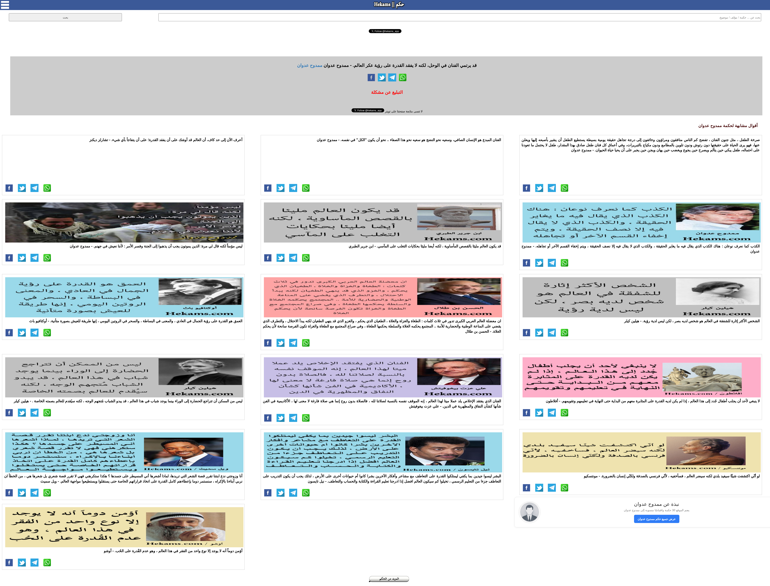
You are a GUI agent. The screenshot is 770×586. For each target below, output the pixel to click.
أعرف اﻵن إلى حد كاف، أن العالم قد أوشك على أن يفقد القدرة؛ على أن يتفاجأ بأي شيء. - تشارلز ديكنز (165, 139)
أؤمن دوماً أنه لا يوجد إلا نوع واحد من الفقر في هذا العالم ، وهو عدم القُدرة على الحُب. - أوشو (173, 550)
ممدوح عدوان (309, 65)
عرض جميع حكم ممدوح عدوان (657, 519)
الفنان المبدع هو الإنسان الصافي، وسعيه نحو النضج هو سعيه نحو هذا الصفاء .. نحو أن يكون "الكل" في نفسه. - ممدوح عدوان (409, 139)
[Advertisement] (385, 44)
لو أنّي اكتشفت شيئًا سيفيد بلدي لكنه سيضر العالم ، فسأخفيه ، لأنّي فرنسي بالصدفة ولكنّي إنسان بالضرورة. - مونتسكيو (672, 475)
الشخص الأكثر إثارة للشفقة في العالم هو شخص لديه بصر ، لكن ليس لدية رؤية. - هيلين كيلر (692, 320)
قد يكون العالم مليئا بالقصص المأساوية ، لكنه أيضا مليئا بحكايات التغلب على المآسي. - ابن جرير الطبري (425, 246)
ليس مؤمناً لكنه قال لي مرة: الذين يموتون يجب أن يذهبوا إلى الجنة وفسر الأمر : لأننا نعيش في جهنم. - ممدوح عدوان (156, 246)
